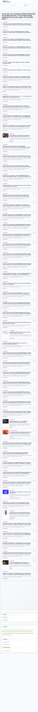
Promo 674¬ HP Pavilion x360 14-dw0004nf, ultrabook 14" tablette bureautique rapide (16, 63)
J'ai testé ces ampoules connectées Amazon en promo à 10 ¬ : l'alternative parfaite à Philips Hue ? (15, 343)
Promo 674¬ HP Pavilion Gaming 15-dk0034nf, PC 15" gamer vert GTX (17, 69)
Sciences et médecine (14, 430)
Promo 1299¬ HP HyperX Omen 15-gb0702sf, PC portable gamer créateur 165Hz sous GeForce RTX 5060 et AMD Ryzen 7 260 (16, 453)
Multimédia (5, 22)
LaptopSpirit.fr (5, 26)
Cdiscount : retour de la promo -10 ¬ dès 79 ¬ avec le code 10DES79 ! (20, 492)
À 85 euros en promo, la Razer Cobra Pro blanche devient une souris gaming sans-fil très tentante (17, 323)
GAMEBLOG (12, 141)
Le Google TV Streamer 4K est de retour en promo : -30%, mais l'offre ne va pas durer (20, 333)
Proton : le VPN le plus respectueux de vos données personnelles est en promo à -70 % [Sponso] (17, 284)
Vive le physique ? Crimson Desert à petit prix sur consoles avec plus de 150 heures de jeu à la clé (20, 136)
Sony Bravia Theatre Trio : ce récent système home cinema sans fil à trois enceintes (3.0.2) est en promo (17, 186)
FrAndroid (4, 91)
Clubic (11, 427)
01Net (11, 568)
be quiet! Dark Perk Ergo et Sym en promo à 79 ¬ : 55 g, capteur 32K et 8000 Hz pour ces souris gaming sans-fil (17, 97)
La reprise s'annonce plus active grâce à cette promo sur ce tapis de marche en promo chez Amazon (20, 433)
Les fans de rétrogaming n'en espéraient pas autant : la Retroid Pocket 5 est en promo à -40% (20, 563)
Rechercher (26, 5)
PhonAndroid (12, 338)
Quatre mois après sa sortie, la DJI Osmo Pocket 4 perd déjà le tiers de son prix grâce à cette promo (20, 513)
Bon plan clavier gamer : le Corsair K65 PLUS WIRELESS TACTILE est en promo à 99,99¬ (19, 422)
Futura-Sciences (12, 438)
